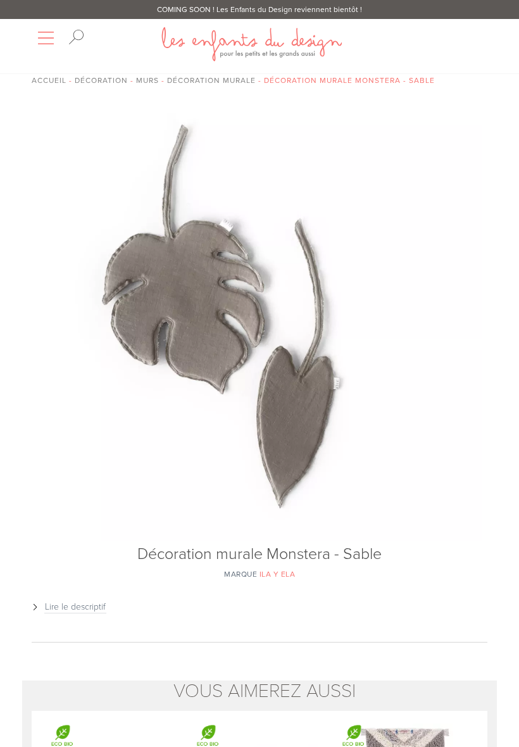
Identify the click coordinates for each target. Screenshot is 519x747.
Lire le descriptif (75, 606)
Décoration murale (211, 80)
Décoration (101, 80)
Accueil (49, 80)
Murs (147, 80)
